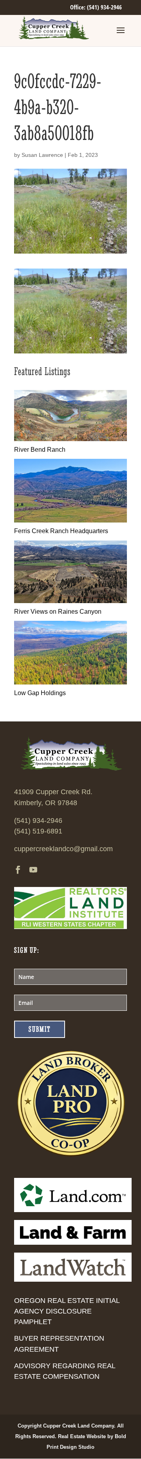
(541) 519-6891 (38, 831)
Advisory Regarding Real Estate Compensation (64, 1371)
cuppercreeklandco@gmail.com (63, 849)
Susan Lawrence (42, 155)
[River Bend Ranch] (70, 439)
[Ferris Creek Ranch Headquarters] (70, 520)
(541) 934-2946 (38, 820)
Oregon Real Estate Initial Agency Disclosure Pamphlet (66, 1311)
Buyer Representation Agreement (59, 1343)
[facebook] (18, 870)
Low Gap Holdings (40, 693)
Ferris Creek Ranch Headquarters (61, 531)
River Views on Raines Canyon (57, 611)
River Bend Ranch (39, 449)
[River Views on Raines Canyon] (70, 601)
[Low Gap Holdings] (70, 682)
